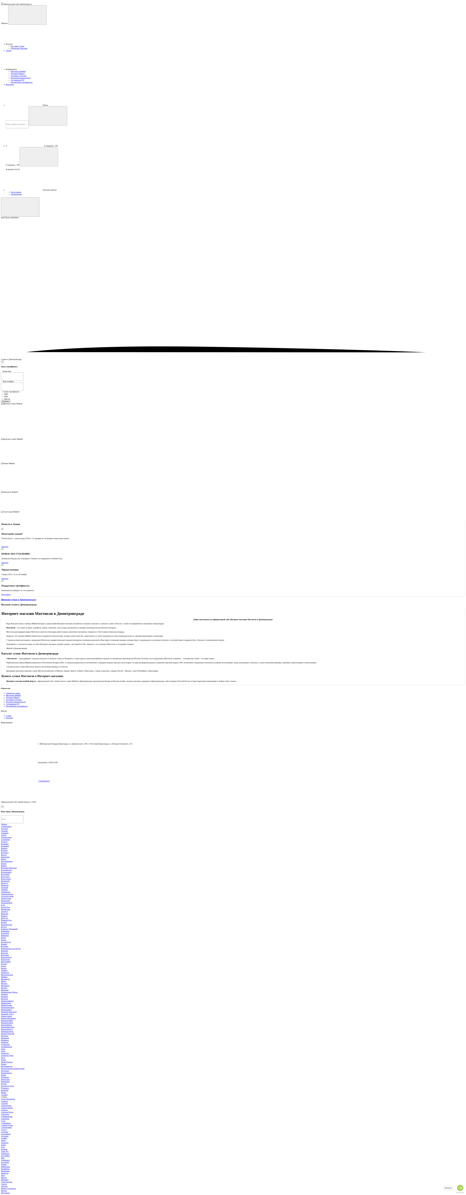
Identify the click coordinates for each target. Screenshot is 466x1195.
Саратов (4, 1103)
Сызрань (4, 1132)
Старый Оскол (7, 1125)
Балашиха (5, 846)
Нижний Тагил (7, 1014)
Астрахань (5, 840)
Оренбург (5, 1053)
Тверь (3, 1141)
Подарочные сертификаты (22, 82)
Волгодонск (6, 879)
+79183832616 (44, 781)
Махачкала (5, 979)
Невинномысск (7, 1001)
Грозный (4, 887)
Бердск (4, 855)
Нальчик (4, 997)
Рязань (3, 1093)
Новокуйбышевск (8, 1018)
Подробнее (6, 595)
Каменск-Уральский (9, 929)
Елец (3, 905)
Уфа (2, 1158)
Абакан (4, 824)
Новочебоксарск (8, 1027)
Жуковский (5, 909)
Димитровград (7, 894)
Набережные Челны (9, 992)
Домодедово (6, 898)
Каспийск (5, 933)
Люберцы (5, 973)
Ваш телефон (8, 381)
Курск (3, 966)
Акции (9, 51)
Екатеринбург (6, 903)
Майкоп (4, 977)
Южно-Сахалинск (8, 1188)
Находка (4, 999)
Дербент (4, 890)
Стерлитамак (6, 1127)
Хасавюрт (5, 1162)
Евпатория (5, 901)
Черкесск (4, 1173)
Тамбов (4, 1138)
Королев (4, 953)
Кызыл (4, 968)
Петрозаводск (6, 1066)
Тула (3, 1147)
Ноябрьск (5, 1040)
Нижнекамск (6, 1010)
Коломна (4, 946)
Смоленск (5, 1119)
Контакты (10, 84)
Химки (4, 1164)
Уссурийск (5, 1156)
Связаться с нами (13, 693)
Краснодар (5, 959)
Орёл (3, 1051)
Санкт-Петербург (8, 1099)
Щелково (4, 1180)
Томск (3, 1145)
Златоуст (4, 911)
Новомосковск (7, 1021)
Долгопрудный (7, 896)
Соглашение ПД (17, 80)
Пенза (3, 1060)
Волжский (5, 881)
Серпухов (5, 1114)
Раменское (5, 1082)
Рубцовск (5, 1088)
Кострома (5, 955)
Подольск (5, 1071)
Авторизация (16, 194)
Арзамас (4, 831)
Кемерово (5, 935)
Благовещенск (7, 861)
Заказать (4, 547)
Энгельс (4, 1186)
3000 (6, 394)
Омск (3, 1049)
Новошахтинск (7, 1031)
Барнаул (4, 848)
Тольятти (4, 1143)
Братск (4, 864)
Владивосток (6, 870)
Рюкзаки (9, 718)
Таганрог (5, 1136)
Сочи (3, 1121)
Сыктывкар (6, 1134)
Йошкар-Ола (6, 920)
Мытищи (4, 990)
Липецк (4, 970)
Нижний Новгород (9, 1012)
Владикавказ (6, 872)
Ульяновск (5, 1154)
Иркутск (4, 918)
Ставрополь (6, 1123)
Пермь (3, 1064)
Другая (7, 399)
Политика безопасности (21, 78)
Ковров (4, 944)
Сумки (8, 716)
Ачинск (4, 842)
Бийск (3, 859)
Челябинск (5, 1169)
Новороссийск (7, 1023)
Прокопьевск (6, 1073)
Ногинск (4, 1036)
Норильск (5, 1038)
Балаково (4, 844)
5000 (6, 397)
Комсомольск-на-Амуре (11, 949)
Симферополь (6, 1117)
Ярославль (5, 1193)
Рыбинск (4, 1090)
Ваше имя (7, 371)
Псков (3, 1075)
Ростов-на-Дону (7, 1086)
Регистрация (16, 192)
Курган (4, 964)
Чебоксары (5, 1167)
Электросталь (6, 1182)
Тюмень (4, 1149)
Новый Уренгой (7, 1034)
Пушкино (5, 1077)
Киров (3, 940)
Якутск (4, 1191)
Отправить (6, 401)
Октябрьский (6, 1047)
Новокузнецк (6, 1016)
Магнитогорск (7, 975)
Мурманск (5, 986)
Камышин (5, 931)
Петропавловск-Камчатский (12, 1069)
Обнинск (4, 1042)
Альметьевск (6, 826)
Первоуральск (6, 1062)
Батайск (4, 850)
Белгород (5, 853)
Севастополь (6, 1106)
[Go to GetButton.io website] (460, 1192)
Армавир (4, 833)
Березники (5, 857)
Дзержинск (5, 892)
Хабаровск (5, 1160)
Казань (4, 922)
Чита (3, 1175)
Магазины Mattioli (18, 71)
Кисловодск (6, 942)
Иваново (4, 914)
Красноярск (6, 962)
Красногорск (6, 957)
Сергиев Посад (7, 1112)
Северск (4, 1110)
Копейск (4, 951)
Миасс (3, 981)
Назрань (4, 994)
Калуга (4, 927)
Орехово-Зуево (7, 1055)
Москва (4, 983)
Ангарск (4, 829)
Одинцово (5, 1045)
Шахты (4, 1178)
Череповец (5, 1171)
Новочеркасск (7, 1029)
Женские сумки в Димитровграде (18, 599)
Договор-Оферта (18, 74)
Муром (4, 988)
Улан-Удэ (4, 1151)
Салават (4, 1095)
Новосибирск (6, 1025)
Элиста (4, 1184)
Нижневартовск (7, 1007)
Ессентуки (5, 907)
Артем (3, 835)
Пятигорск (5, 1079)
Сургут (4, 1130)
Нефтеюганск (6, 1005)
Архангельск (6, 837)
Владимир (5, 874)
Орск (3, 1058)
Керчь (3, 938)
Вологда (4, 883)
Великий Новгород (9, 868)
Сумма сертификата (11, 392)
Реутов (4, 1084)
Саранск (4, 1101)
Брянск (4, 866)
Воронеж (4, 885)
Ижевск (4, 916)
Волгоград (5, 877)
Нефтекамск (6, 1003)
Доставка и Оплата (18, 76)
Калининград (6, 925)
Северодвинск (7, 1108)
